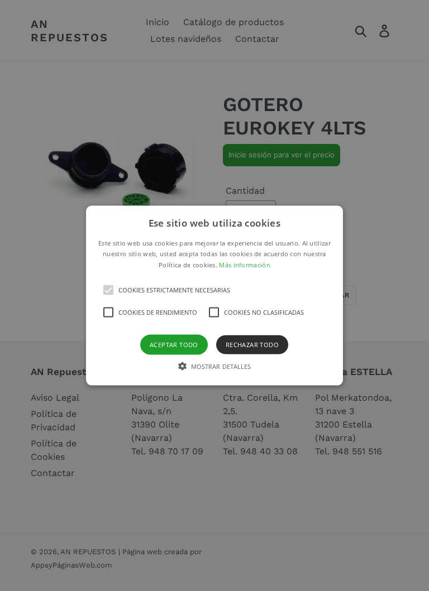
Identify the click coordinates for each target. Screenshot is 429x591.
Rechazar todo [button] (252, 344)
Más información (244, 265)
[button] (215, 295)
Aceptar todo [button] (174, 344)
